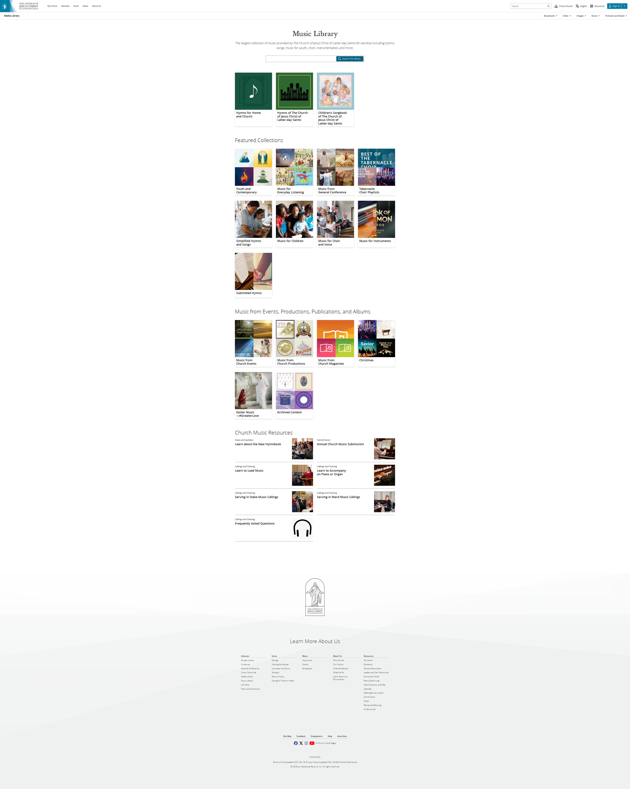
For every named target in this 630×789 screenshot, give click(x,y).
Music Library (315, 34)
